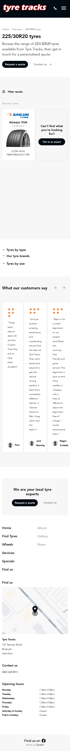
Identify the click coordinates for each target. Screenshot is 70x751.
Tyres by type (16, 250)
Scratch (40, 744)
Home (6, 29)
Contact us (49, 503)
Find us (7, 569)
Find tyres (17, 29)
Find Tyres (9, 536)
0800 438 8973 (10, 672)
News (41, 544)
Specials (8, 561)
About (42, 528)
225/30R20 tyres (33, 29)
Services (8, 553)
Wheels (7, 544)
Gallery (42, 536)
